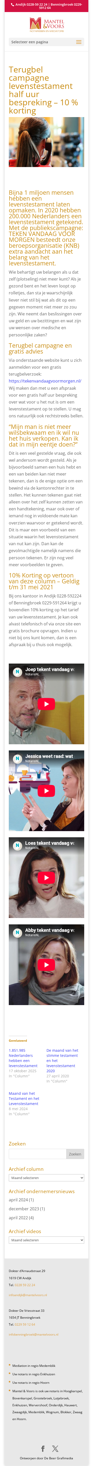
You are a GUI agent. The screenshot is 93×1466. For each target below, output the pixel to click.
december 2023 (24, 1209)
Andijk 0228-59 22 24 (31, 4)
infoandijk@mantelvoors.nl (28, 1295)
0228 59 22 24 (25, 1285)
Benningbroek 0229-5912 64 (60, 6)
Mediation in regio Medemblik (33, 1366)
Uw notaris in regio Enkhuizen (33, 1374)
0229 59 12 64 (25, 1324)
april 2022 (18, 1218)
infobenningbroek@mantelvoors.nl (33, 1334)
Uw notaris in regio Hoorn (30, 1382)
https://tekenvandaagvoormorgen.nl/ (45, 381)
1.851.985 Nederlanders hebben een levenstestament (23, 1058)
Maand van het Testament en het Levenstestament (24, 1098)
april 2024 (18, 1200)
